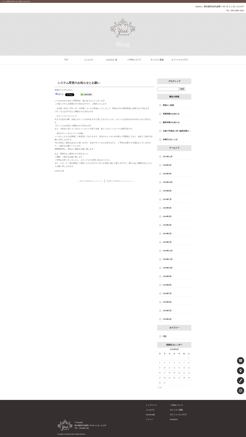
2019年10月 (168, 182)
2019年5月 (167, 216)
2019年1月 (167, 242)
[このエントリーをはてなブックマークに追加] (56, 94)
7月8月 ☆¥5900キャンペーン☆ (120, 181)
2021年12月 (168, 156)
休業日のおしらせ (170, 139)
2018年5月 (167, 310)
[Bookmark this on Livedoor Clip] (59, 94)
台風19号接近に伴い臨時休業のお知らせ (177, 131)
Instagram (174, 419)
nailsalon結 (111, 59)
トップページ (66, 59)
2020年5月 (167, 165)
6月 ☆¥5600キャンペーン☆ (90, 181)
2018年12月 (168, 251)
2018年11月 (168, 259)
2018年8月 (167, 285)
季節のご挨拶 (168, 105)
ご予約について (134, 59)
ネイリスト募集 (157, 59)
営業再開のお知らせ (171, 114)
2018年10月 (168, 268)
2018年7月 (167, 293)
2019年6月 (167, 208)
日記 (165, 336)
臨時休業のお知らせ (171, 122)
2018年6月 (167, 302)
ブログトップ (174, 81)
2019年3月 (167, 225)
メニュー (149, 419)
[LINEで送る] (86, 94)
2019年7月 (167, 199)
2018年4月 (167, 319)
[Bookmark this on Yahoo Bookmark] (62, 94)
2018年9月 (167, 276)
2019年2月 (167, 233)
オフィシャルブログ (180, 59)
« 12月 (159, 388)
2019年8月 (167, 191)
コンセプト (88, 59)
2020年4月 (167, 174)
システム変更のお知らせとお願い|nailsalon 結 (15, 1)
